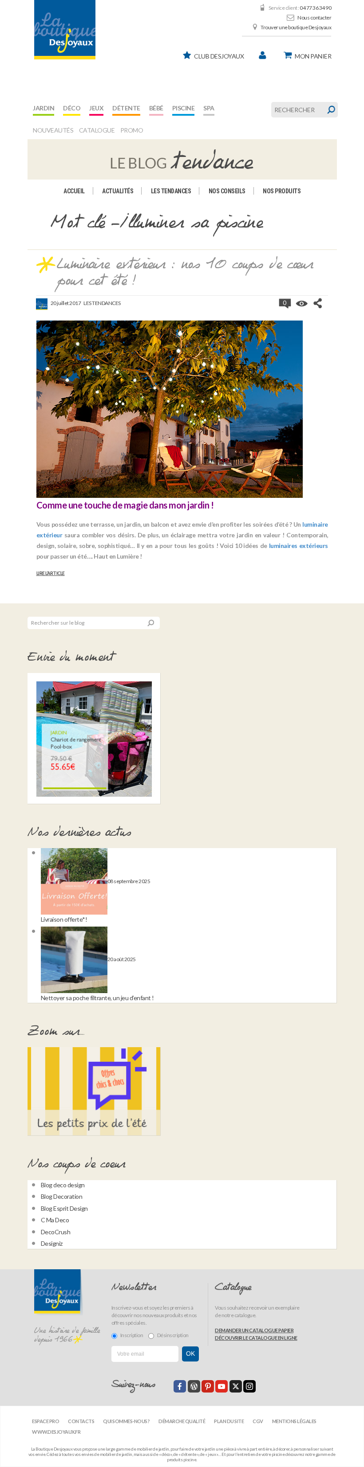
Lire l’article (50, 573)
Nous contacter (314, 17)
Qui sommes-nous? (126, 1421)
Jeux (96, 108)
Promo (131, 130)
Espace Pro (45, 1421)
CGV (258, 1421)
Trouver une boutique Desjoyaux (296, 27)
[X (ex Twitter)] (235, 1386)
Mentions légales (294, 1421)
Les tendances (171, 191)
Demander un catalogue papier (254, 1330)
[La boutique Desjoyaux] (182, 158)
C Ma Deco (55, 1220)
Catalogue (97, 130)
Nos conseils (227, 191)
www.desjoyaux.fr (56, 1432)
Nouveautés (53, 130)
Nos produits (282, 191)
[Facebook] (180, 1386)
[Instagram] (249, 1386)
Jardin (43, 108)
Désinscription (173, 1335)
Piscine (183, 108)
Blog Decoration (62, 1196)
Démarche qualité (181, 1421)
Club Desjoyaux (219, 56)
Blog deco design (63, 1185)
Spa (208, 108)
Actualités (117, 191)
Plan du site (229, 1421)
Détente (126, 108)
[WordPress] (194, 1386)
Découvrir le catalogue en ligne (256, 1338)
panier (313, 56)
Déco (71, 108)
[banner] (64, 29)
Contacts (81, 1421)
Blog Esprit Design (64, 1208)
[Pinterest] (208, 1386)
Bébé (156, 108)
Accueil (74, 191)
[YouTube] (221, 1386)
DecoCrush (56, 1232)
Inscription (131, 1335)
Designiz (52, 1243)
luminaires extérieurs (298, 545)
